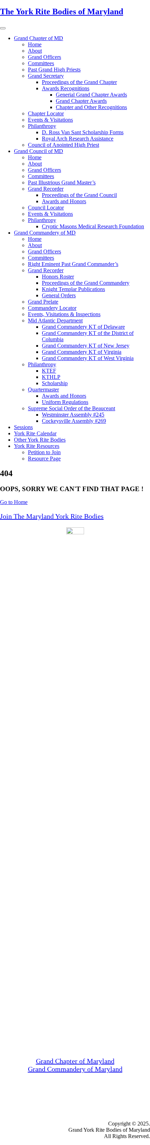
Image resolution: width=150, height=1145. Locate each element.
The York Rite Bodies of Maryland (61, 11)
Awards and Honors (64, 201)
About (35, 51)
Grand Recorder (45, 189)
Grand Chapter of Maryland (75, 1061)
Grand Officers (44, 57)
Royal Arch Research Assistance (77, 139)
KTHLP (51, 377)
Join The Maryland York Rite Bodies (52, 516)
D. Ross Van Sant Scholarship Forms (82, 132)
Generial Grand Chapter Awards (91, 95)
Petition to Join (44, 452)
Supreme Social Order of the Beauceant (71, 408)
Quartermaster (43, 389)
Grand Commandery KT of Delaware (83, 327)
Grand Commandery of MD (45, 233)
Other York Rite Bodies (40, 440)
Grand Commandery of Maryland (75, 1069)
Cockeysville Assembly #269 (74, 421)
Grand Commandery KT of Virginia (81, 352)
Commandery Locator (52, 308)
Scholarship (55, 383)
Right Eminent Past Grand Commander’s (73, 264)
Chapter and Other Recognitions (91, 107)
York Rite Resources (36, 446)
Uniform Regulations (65, 402)
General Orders (59, 295)
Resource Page (44, 458)
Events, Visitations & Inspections (64, 314)
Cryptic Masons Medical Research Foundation (93, 226)
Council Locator (46, 208)
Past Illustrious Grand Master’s (62, 182)
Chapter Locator (46, 113)
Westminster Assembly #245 (73, 415)
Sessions (23, 427)
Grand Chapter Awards (81, 101)
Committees (41, 63)
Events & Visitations (50, 120)
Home (35, 44)
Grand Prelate (43, 302)
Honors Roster (58, 277)
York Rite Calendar (35, 433)
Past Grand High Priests (54, 69)
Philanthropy (42, 126)
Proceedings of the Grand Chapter (79, 82)
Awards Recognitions (65, 88)
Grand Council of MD (38, 151)
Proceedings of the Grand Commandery (85, 283)
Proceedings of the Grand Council (79, 195)
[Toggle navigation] (3, 28)
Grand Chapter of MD (38, 38)
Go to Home (14, 502)
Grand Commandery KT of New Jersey (85, 346)
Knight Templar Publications (73, 289)
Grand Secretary (46, 76)
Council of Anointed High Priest (63, 145)
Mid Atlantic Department (55, 320)
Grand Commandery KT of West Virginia (88, 358)
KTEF (49, 371)
